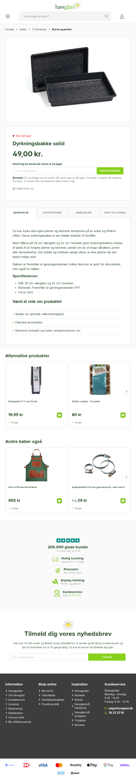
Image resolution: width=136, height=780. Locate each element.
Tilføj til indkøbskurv (59, 415)
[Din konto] (122, 16)
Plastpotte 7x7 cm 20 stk (22, 401)
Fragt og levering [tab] (115, 212)
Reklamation (15, 712)
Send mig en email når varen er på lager (37, 163)
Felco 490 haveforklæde (22, 487)
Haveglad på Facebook (82, 706)
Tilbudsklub (48, 695)
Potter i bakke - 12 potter (86, 401)
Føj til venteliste (110, 170)
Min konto (47, 690)
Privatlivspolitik (50, 704)
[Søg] (107, 16)
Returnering (15, 708)
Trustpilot (80, 720)
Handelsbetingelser (52, 699)
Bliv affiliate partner (19, 721)
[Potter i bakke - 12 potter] (100, 379)
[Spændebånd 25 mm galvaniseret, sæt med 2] (100, 465)
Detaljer (123, 500)
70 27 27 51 (74, 595)
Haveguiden (15, 690)
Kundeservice (16, 699)
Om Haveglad (16, 695)
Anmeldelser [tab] (84, 212)
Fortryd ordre (16, 717)
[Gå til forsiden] (68, 5)
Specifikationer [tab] (52, 212)
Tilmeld (106, 657)
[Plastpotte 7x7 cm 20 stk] (36, 379)
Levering (13, 704)
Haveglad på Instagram (82, 714)
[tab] (20, 212)
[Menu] (8, 16)
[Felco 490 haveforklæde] (36, 465)
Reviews (80, 724)
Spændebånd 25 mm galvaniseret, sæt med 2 (98, 487)
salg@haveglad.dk (121, 708)
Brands (79, 699)
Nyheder (80, 695)
